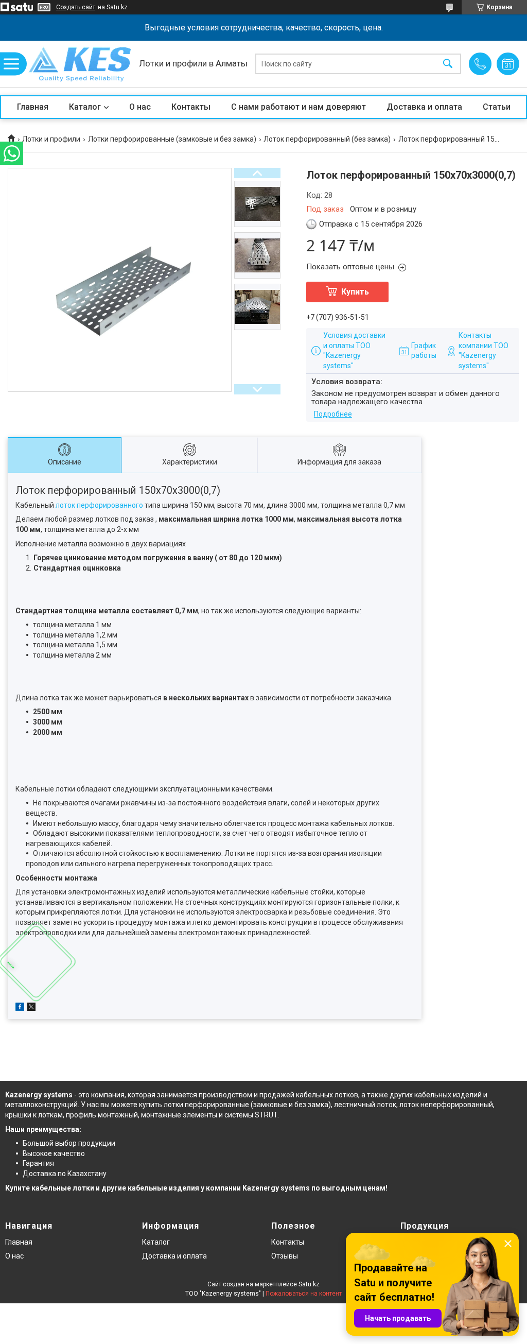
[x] (31, 1008)
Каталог (85, 107)
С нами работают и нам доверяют (298, 107)
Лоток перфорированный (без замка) (327, 139)
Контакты (190, 107)
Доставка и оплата (424, 107)
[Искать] (447, 64)
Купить (355, 292)
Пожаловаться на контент (304, 1293)
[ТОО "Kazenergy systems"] (79, 64)
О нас (140, 107)
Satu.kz (309, 1284)
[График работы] (508, 64)
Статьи (497, 107)
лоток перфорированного (99, 505)
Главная (32, 107)
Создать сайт (75, 7)
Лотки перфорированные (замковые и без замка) (172, 139)
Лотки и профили (51, 139)
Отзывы (284, 1256)
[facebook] (19, 1008)
